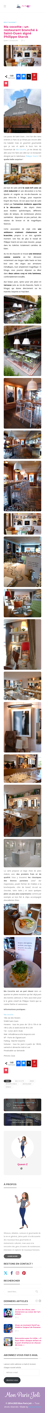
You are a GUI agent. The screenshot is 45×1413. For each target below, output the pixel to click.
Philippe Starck (32, 156)
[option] (22, 1329)
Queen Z (7, 40)
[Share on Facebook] (18, 76)
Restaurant (10, 22)
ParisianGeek (34, 1406)
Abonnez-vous (12, 1380)
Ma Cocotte (20, 149)
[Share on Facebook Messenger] (23, 76)
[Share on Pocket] (6, 84)
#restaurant (27, 1084)
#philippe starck (11, 1084)
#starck (8, 1087)
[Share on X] (28, 76)
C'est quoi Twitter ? (24, 1103)
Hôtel (28, 1117)
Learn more (13, 1256)
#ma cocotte (19, 1081)
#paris (32, 1081)
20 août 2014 (14, 40)
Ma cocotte (8, 1014)
